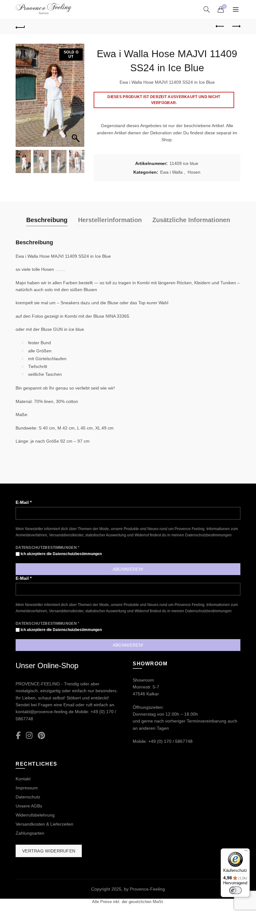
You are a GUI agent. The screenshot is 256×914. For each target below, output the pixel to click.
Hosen (194, 172)
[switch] (235, 890)
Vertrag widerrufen (48, 850)
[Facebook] (18, 736)
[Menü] (246, 852)
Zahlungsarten (30, 833)
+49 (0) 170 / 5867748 (170, 741)
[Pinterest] (41, 736)
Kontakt (23, 778)
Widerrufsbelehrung (35, 814)
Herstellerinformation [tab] (110, 219)
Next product (236, 26)
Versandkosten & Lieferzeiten (44, 824)
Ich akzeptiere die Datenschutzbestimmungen (61, 554)
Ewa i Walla (171, 172)
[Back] (20, 26)
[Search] (207, 9)
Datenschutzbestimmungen (208, 535)
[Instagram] (29, 736)
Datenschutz (28, 796)
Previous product (220, 26)
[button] (76, 98)
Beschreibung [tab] (46, 219)
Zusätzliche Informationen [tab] (191, 219)
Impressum (27, 787)
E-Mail (24, 502)
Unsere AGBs (29, 805)
